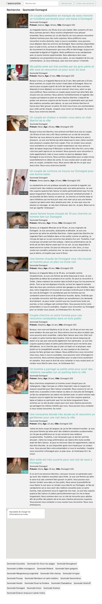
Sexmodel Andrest (52, 588)
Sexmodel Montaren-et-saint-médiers (41, 578)
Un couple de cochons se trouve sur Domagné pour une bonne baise (62, 172)
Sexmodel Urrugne (71, 573)
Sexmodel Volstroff (82, 583)
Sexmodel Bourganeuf (67, 563)
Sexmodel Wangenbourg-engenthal (22, 573)
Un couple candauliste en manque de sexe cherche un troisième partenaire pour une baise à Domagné (61, 17)
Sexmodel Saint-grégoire (66, 568)
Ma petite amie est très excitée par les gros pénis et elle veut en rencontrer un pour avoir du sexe (62, 68)
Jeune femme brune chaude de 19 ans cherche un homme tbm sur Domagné (60, 215)
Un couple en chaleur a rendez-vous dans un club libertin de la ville (60, 119)
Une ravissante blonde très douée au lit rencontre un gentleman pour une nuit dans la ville (62, 416)
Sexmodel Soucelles (16, 563)
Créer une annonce (85, 3)
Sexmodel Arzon (34, 588)
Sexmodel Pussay (15, 578)
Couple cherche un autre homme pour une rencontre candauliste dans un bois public (56, 317)
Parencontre (13, 3)
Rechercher (66, 3)
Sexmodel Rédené (45, 568)
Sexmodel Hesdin (15, 583)
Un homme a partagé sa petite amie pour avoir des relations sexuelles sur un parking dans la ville (61, 370)
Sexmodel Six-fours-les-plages (41, 563)
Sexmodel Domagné (16, 588)
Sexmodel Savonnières (70, 578)
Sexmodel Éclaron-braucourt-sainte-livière (26, 593)
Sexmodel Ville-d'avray (50, 573)
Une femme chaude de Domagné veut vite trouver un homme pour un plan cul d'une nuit (61, 260)
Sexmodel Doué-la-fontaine (37, 583)
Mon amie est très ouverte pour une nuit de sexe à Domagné (61, 461)
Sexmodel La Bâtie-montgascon (21, 568)
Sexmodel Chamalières (61, 583)
